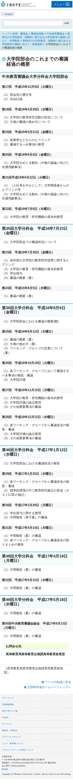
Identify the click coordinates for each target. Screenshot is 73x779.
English (9, 14)
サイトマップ (8, 698)
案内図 (5, 769)
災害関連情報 (8, 704)
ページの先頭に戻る (58, 682)
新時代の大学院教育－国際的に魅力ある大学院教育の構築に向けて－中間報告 (36, 37)
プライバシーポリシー (11, 737)
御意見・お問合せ (10, 730)
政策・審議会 (20, 33)
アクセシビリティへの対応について (17, 750)
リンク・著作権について (12, 743)
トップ (6, 33)
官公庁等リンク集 (10, 711)
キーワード (7, 724)
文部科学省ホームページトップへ (49, 687)
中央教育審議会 (55, 33)
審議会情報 (37, 33)
